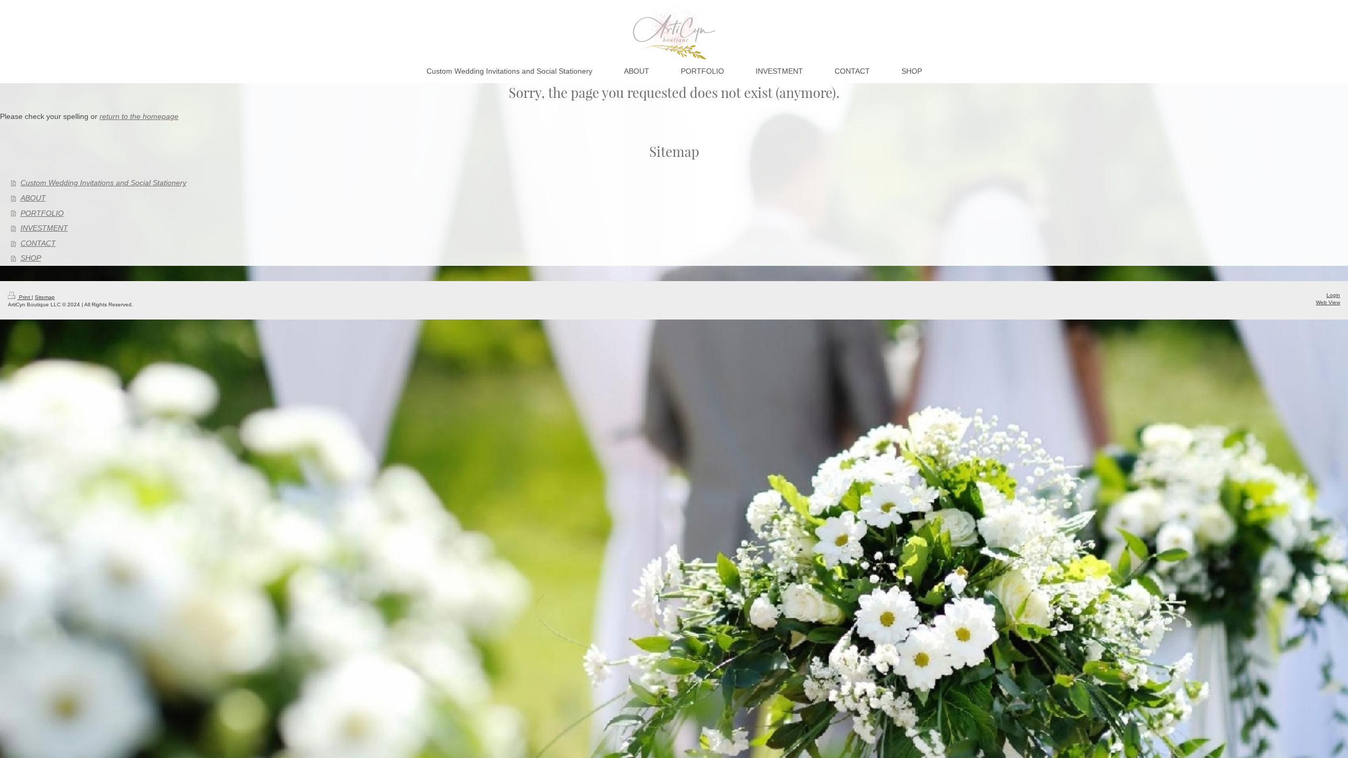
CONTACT (38, 243)
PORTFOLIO (42, 213)
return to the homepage (139, 116)
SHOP (31, 258)
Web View (1328, 302)
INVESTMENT (44, 228)
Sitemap (45, 297)
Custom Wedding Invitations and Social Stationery (103, 182)
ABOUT (33, 198)
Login (1333, 295)
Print (24, 297)
